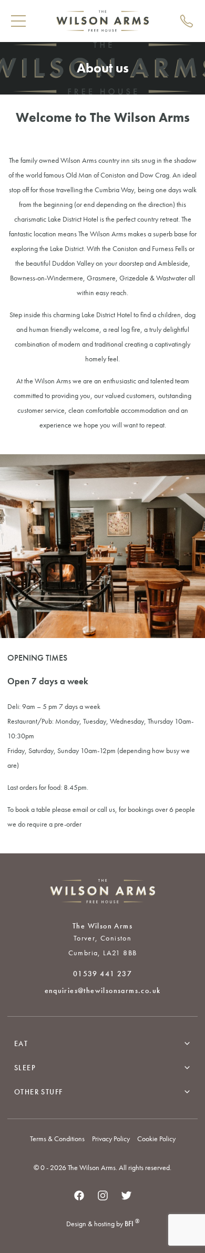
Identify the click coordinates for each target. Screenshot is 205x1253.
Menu (18, 21)
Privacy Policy (111, 1138)
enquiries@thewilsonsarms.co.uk (103, 990)
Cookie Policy (156, 1138)
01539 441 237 (102, 973)
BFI (132, 1223)
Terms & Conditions (57, 1138)
